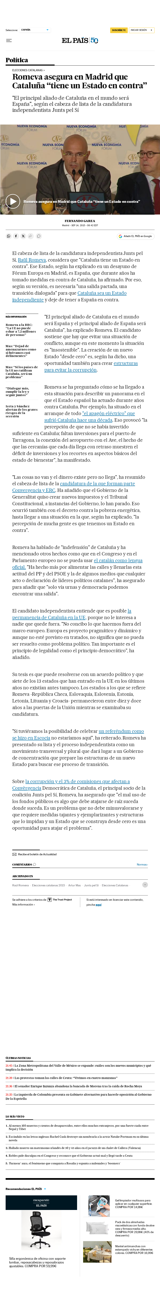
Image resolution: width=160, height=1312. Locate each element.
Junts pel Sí (91, 885)
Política (17, 60)
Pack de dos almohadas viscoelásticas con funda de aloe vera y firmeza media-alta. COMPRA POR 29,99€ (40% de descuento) (134, 1228)
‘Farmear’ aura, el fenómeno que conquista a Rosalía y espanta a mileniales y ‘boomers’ (64, 1163)
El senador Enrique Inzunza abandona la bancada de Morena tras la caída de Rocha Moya (78, 1086)
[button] (80, 169)
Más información (22, 904)
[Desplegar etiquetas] (145, 885)
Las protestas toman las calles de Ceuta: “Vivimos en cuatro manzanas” (66, 1078)
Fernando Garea (80, 221)
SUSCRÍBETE (119, 30)
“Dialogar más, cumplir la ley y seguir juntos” (17, 392)
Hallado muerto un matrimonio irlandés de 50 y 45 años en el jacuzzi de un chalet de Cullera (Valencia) (75, 1148)
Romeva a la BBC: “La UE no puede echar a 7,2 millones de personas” (21, 330)
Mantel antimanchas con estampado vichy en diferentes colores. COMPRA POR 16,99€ (134, 1250)
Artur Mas (74, 885)
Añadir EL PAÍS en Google (138, 236)
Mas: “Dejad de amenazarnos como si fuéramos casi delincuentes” (21, 351)
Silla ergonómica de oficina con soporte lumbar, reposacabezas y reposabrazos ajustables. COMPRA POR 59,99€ (37, 1262)
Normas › (142, 864)
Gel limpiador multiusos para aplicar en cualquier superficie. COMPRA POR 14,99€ (133, 1204)
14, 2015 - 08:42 (84, 225)
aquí (98, 904)
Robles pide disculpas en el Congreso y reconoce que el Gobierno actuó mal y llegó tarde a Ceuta (70, 1155)
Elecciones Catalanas (115, 885)
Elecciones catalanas (27, 70)
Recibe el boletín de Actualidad (37, 854)
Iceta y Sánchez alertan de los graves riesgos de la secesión (22, 411)
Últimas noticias (18, 1058)
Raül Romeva (32, 260)
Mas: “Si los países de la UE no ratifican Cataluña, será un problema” (22, 372)
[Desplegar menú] (9, 40)
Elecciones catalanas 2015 (48, 885)
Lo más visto (15, 1116)
